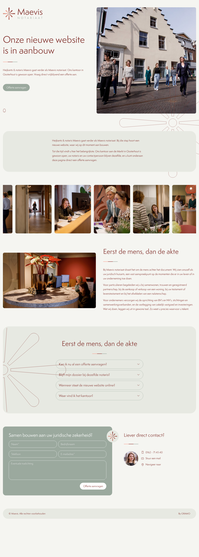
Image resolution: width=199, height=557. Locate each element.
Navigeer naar (153, 464)
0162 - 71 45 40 (154, 452)
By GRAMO (184, 513)
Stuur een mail (153, 458)
